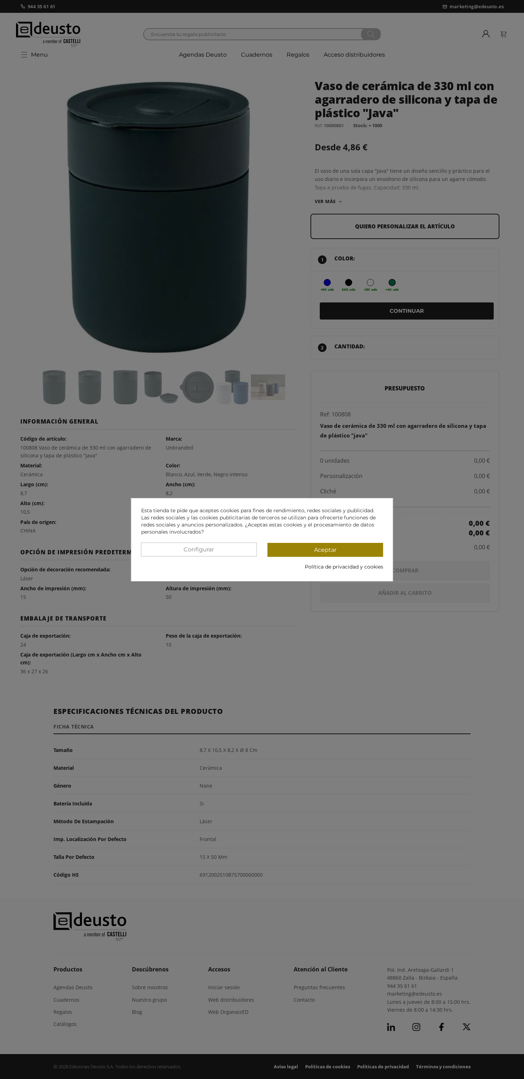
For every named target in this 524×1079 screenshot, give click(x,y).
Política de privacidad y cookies (344, 566)
